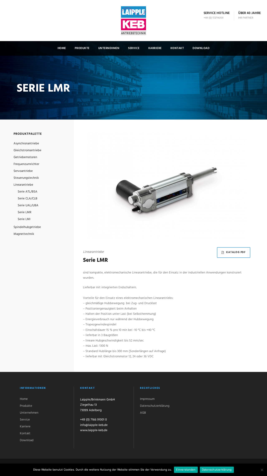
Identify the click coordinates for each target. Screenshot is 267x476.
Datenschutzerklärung (154, 405)
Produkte (82, 48)
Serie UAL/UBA (28, 205)
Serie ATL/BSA (27, 191)
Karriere (155, 48)
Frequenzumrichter (26, 164)
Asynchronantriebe (26, 143)
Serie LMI (24, 219)
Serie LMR (24, 212)
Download (201, 48)
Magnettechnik (24, 234)
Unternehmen (109, 48)
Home (62, 48)
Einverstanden (185, 469)
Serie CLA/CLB (27, 198)
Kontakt (177, 48)
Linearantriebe (23, 184)
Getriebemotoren (25, 157)
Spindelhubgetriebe (27, 227)
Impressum (147, 399)
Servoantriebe (23, 171)
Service (134, 48)
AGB (143, 412)
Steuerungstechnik (26, 177)
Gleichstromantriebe (27, 150)
